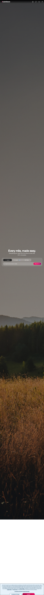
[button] (33, 2)
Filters (27, 260)
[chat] (36, 2)
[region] (22, 589)
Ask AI (16, 260)
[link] (5, 1)
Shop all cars (37, 263)
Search (8, 260)
